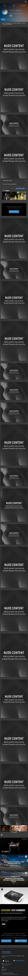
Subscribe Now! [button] (14, 211)
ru (4, 970)
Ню (4, 190)
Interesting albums (20, 188)
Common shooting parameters (9, 184)
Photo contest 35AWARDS (6, 952)
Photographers (8, 23)
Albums (8, 19)
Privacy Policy (19, 955)
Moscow (21, 13)
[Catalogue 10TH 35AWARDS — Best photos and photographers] (14, 895)
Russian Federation (15, 13)
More (4, 924)
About (3, 965)
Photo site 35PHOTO (6, 951)
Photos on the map (7, 963)
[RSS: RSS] (1, 834)
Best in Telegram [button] (21, 940)
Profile (13, 19)
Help (6, 965)
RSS (3, 834)
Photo (3, 19)
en (2, 970)
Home (3, 23)
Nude (11, 15)
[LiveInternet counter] (5, 954)
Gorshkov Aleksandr (7, 24)
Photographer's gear (7, 180)
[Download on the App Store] (7, 960)
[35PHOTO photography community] (6, 2)
